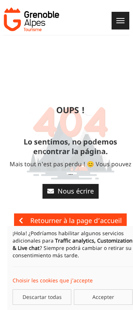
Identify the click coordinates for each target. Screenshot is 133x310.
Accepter (103, 296)
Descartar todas (42, 296)
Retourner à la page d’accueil (76, 220)
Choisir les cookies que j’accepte (53, 280)
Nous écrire (76, 191)
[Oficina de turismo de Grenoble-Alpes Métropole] (31, 19)
